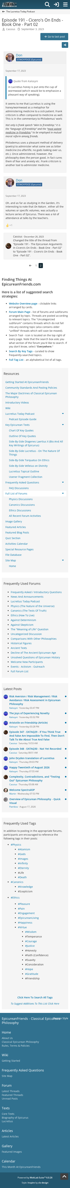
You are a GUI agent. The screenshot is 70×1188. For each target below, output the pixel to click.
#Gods (22, 854)
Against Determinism (23, 620)
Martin (12, 793)
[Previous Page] (30, 265)
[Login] (56, 4)
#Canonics (17, 882)
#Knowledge (25, 886)
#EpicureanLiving (28, 918)
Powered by (35, 1177)
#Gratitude (31, 974)
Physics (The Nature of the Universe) (32, 606)
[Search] (47, 4)
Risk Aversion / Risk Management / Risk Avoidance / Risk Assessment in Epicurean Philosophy (34, 700)
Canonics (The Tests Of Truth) (28, 610)
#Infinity (23, 863)
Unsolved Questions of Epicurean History (35, 657)
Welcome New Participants (27, 662)
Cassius (17, 236)
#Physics (16, 844)
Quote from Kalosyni (25, 81)
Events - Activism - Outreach (28, 666)
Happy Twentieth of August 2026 (29, 767)
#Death (22, 877)
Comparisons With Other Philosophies (34, 638)
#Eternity (23, 868)
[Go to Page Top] (64, 1176)
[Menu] (65, 4)
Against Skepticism (22, 624)
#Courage (31, 941)
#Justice (30, 945)
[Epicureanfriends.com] (9, 4)
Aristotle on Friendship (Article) (28, 722)
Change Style (60, 1018)
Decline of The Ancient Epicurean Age (33, 652)
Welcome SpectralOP (22, 790)
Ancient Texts (19, 648)
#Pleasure (24, 904)
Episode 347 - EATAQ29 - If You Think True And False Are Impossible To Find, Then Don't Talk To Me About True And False (36, 735)
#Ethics (15, 897)
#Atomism (24, 849)
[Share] (65, 45)
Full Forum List (19, 671)
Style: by (35, 1182)
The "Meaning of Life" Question (29, 629)
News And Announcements (27, 596)
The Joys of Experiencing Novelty (29, 713)
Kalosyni (13, 707)
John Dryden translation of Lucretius (31, 758)
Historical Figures (21, 643)
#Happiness (25, 922)
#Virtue (22, 927)
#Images (23, 858)
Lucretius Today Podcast (25, 601)
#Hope (29, 969)
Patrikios (13, 806)
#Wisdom (30, 932)
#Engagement (26, 913)
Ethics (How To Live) (22, 615)
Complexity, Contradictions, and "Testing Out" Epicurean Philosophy (34, 778)
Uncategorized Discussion (26, 634)
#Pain (21, 908)
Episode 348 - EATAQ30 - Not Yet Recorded (35, 748)
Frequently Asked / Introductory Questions (36, 592)
